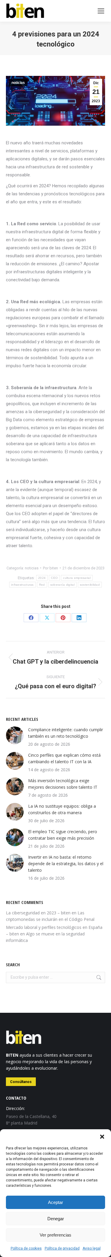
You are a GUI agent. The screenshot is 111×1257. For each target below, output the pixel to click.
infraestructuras (22, 584)
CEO (54, 577)
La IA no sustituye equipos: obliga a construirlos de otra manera (62, 809)
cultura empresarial (77, 577)
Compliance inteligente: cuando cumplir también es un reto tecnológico (65, 733)
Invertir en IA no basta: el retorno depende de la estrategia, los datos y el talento (65, 863)
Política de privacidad (62, 1248)
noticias (18, 83)
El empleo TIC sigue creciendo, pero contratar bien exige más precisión (62, 835)
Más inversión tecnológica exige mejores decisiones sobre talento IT (62, 784)
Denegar (55, 1218)
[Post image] (15, 735)
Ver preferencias (55, 1234)
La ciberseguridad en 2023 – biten (38, 913)
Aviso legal (92, 1248)
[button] (102, 1137)
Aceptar (55, 1202)
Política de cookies (26, 1248)
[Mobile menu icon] (101, 11)
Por (50, 568)
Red (42, 584)
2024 (42, 577)
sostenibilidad (90, 584)
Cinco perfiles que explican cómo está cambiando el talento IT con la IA (64, 758)
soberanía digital (62, 584)
